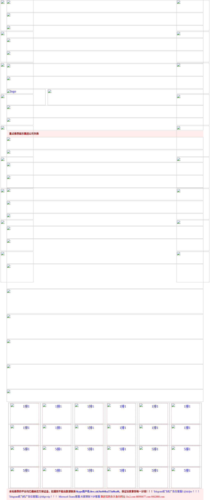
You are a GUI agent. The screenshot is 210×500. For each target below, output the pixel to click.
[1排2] (121, 434)
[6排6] (185, 477)
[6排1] (24, 477)
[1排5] (56, 434)
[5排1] (24, 456)
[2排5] (153, 413)
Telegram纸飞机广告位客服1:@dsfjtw (173, 491)
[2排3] (89, 413)
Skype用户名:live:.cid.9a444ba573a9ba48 (97, 491)
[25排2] (153, 456)
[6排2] (56, 477)
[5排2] (56, 456)
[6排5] (153, 477)
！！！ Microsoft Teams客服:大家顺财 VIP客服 (75, 496)
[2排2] (56, 413)
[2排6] (185, 413)
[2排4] (121, 413)
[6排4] (121, 477)
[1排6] (89, 434)
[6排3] (89, 477)
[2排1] (24, 413)
